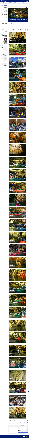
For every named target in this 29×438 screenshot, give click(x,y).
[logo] (25, 1)
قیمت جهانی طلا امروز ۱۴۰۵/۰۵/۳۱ (5, 31)
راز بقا (2, 47)
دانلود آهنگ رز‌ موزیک (4, 49)
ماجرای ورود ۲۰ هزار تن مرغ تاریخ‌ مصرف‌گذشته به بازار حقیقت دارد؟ (4, 21)
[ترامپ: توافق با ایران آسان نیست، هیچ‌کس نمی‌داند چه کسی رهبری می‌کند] (5, 38)
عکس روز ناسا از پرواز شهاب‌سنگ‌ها (5, 11)
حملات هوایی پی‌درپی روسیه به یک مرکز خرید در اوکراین (4, 27)
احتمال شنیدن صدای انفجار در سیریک (4, 10)
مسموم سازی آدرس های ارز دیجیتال (4, 58)
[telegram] (4, 2)
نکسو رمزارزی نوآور (5, 56)
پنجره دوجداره (5, 47)
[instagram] (3, 2)
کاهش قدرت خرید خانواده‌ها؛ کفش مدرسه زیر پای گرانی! (2, 41)
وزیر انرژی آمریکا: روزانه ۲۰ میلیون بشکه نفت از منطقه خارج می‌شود (4, 26)
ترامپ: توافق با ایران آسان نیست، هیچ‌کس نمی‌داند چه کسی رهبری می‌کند (2, 39)
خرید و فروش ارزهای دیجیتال (4, 64)
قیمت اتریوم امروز (5, 65)
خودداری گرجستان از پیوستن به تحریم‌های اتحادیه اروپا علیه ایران (4, 23)
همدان (15, 422)
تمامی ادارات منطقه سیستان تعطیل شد (4, 8)
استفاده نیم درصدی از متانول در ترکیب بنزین (4, 7)
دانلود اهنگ (3, 54)
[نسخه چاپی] (13, 420)
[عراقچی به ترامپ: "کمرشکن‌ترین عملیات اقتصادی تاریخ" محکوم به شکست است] (5, 43)
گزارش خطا (19, 420)
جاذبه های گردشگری (17, 422)
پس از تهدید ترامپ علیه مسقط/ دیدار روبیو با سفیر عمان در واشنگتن (4, 29)
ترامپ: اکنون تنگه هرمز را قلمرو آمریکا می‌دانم (3, 36)
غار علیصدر (23, 422)
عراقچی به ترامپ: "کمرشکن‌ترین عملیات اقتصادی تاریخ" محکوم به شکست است (2, 43)
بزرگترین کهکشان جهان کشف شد (4, 16)
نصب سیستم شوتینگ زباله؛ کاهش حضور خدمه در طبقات (4, 13)
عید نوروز (21, 422)
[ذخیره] (14, 420)
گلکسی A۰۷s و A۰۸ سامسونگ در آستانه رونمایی (4, 17)
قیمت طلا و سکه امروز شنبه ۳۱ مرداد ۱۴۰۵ (4, 14)
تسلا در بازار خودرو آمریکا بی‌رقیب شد (5, 19)
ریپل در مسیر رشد (5, 59)
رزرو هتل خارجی (5, 55)
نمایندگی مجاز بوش (4, 48)
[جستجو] (1, 0)
